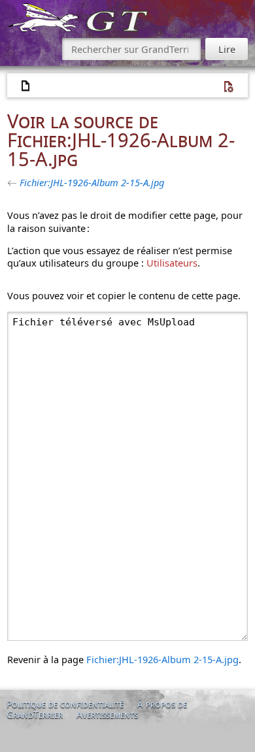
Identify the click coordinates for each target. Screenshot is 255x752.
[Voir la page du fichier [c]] (26, 86)
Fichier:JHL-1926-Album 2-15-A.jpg (92, 182)
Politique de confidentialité (65, 704)
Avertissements (107, 714)
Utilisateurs (171, 262)
